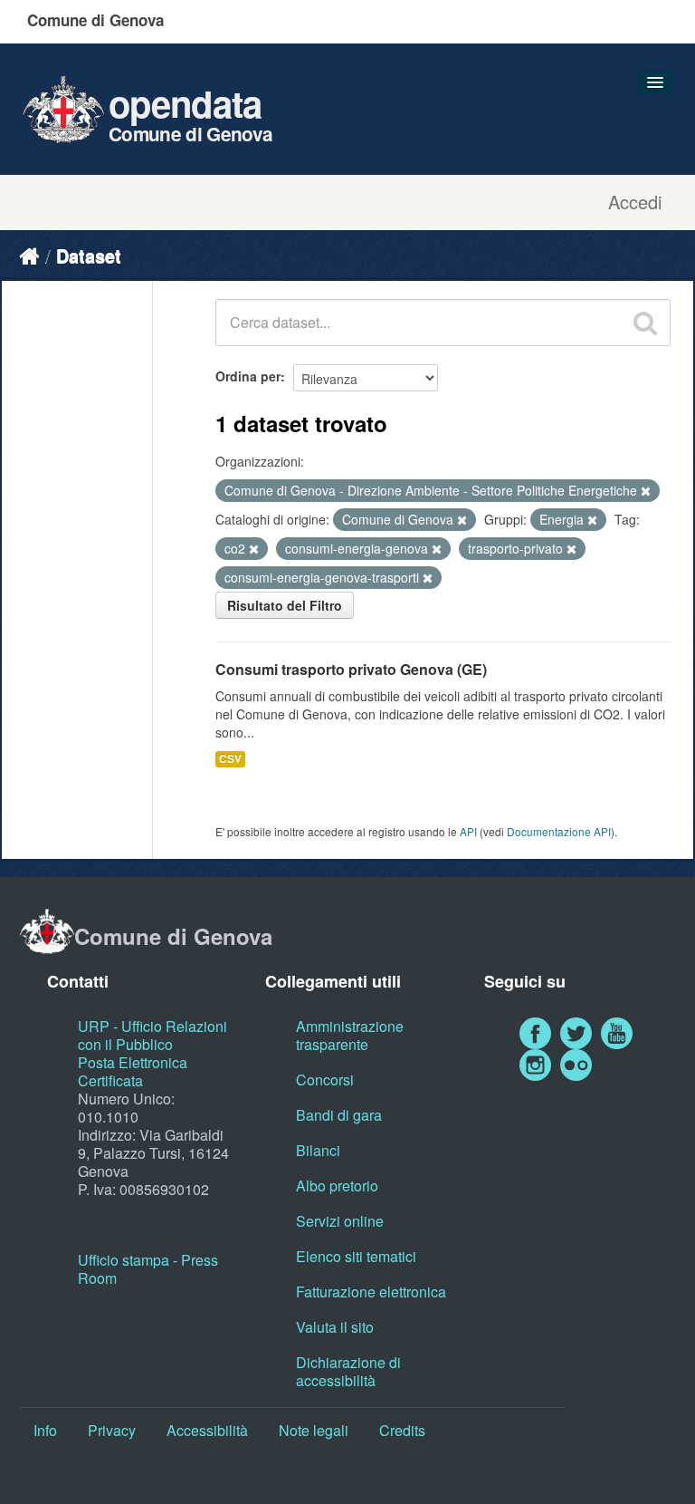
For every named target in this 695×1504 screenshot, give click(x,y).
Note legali (313, 1430)
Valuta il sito (335, 1326)
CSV (230, 758)
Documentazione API (559, 831)
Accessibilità (207, 1430)
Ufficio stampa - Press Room (148, 1268)
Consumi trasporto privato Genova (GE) (351, 669)
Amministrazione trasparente (350, 1035)
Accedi (635, 202)
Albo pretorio (337, 1185)
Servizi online (340, 1220)
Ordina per (248, 376)
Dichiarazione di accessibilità (348, 1371)
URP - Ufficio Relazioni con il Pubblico (152, 1035)
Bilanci (318, 1150)
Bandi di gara (339, 1114)
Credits (402, 1430)
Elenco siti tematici (356, 1256)
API (468, 831)
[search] (645, 322)
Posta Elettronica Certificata (132, 1071)
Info (45, 1430)
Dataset (88, 255)
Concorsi (325, 1079)
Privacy (112, 1430)
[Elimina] (646, 491)
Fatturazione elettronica (371, 1291)
